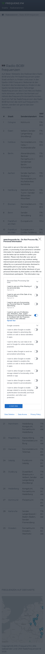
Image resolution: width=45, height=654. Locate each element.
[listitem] (22, 281)
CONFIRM (13, 406)
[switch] (36, 287)
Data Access (22, 414)
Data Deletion (9, 414)
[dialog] (22, 327)
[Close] (40, 240)
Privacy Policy (36, 414)
